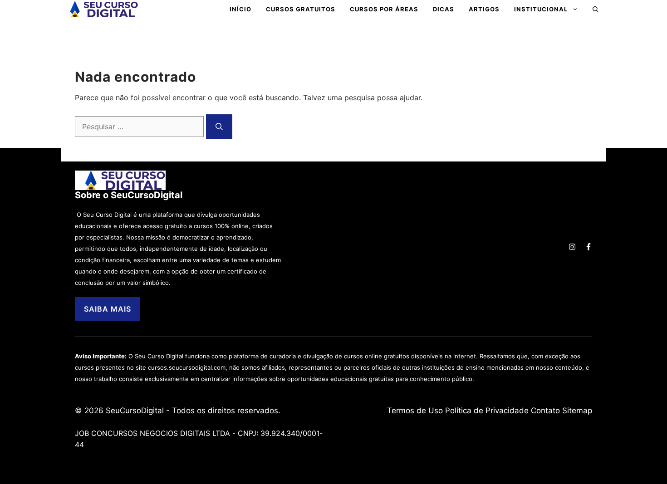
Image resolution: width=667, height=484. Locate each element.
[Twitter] (572, 246)
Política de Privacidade (487, 410)
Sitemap (577, 410)
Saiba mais (107, 308)
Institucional (541, 9)
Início (240, 9)
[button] (595, 9)
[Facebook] (588, 246)
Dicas (443, 9)
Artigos (484, 9)
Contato (545, 410)
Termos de (407, 410)
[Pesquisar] (219, 126)
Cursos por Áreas (384, 9)
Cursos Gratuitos (300, 9)
